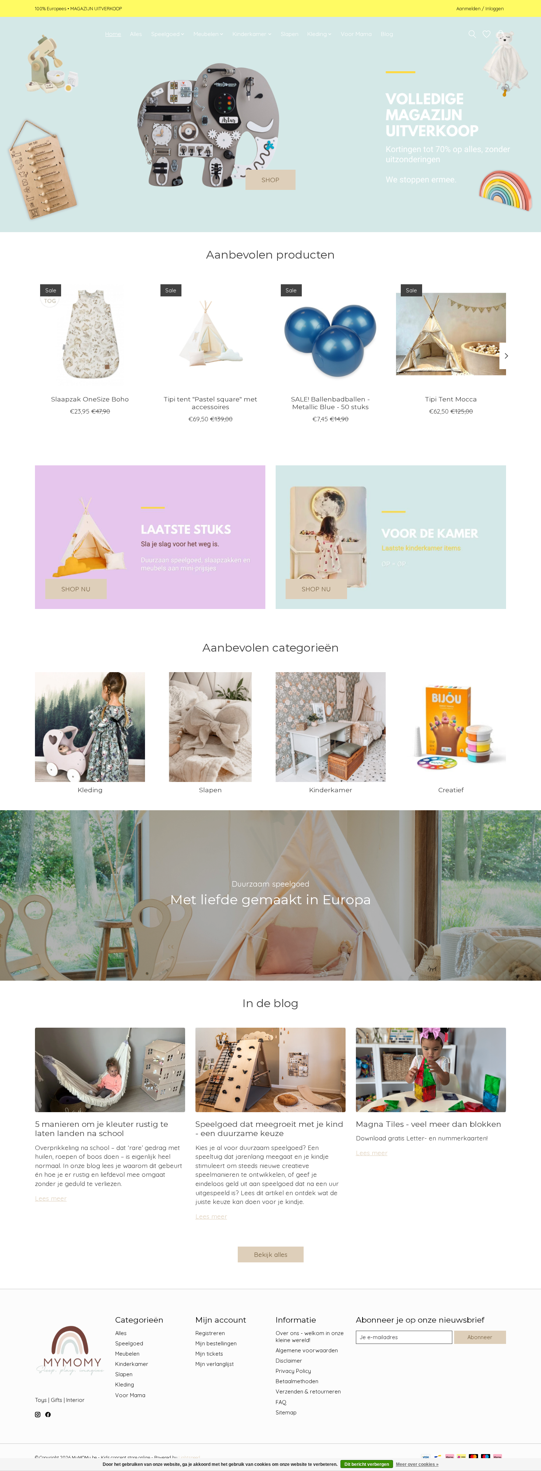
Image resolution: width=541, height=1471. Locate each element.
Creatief (451, 790)
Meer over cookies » (417, 1464)
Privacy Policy (293, 1370)
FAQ (281, 1402)
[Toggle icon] (472, 34)
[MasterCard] (473, 1457)
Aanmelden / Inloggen (480, 8)
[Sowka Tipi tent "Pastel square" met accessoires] (210, 334)
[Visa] (426, 1457)
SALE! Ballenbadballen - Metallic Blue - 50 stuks (330, 403)
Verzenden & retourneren (308, 1391)
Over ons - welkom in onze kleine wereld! (310, 1337)
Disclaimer (289, 1360)
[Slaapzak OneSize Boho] (90, 334)
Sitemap (286, 1412)
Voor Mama (356, 33)
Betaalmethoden (297, 1381)
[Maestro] (486, 1457)
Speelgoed (129, 1343)
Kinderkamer (330, 790)
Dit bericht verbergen (366, 1464)
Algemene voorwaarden (307, 1350)
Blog (387, 33)
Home (113, 33)
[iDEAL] (461, 1457)
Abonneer (479, 1337)
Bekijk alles (270, 1254)
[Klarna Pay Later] (497, 1457)
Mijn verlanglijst (214, 1363)
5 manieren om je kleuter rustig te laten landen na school (101, 1129)
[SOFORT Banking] (449, 1457)
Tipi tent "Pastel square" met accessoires (210, 403)
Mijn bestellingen (216, 1343)
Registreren (210, 1333)
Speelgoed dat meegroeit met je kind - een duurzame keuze (269, 1129)
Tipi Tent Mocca (451, 399)
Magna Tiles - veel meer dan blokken (428, 1124)
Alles (136, 33)
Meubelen (127, 1353)
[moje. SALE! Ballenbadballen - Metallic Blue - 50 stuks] (331, 334)
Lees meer (51, 1198)
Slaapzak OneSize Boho (90, 399)
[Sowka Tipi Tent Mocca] (451, 334)
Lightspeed (189, 1457)
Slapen (289, 33)
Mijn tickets (209, 1353)
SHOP (270, 180)
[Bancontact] (437, 1457)
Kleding (90, 790)
